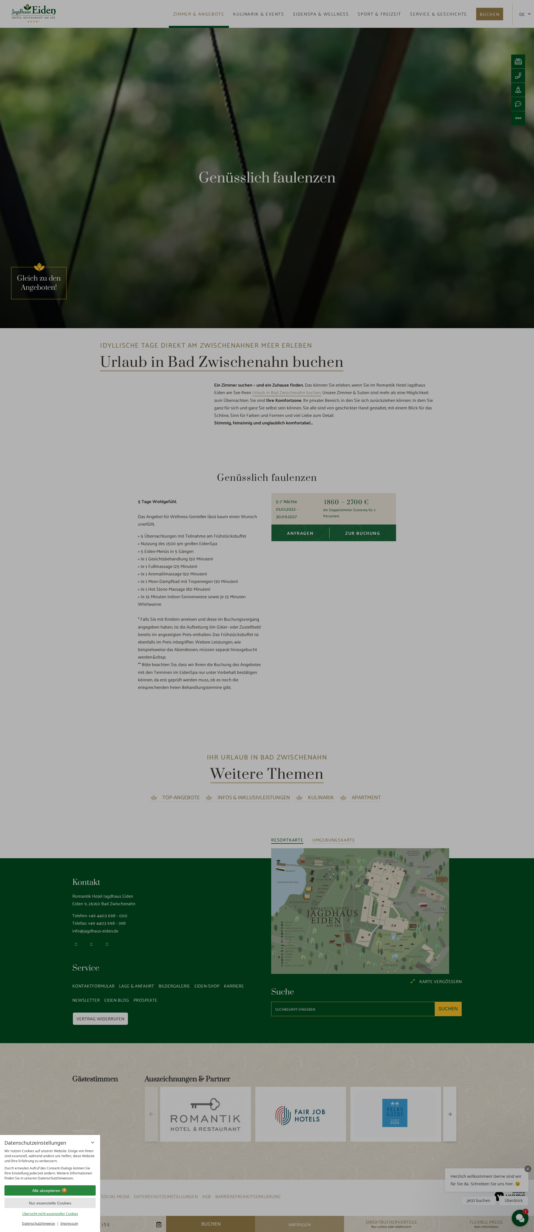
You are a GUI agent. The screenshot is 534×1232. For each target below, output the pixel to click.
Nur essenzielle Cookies (50, 1203)
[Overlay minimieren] (92, 1142)
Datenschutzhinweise (38, 1223)
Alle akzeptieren (46, 1190)
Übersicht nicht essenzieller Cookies (50, 1213)
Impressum (69, 1223)
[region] (50, 1165)
